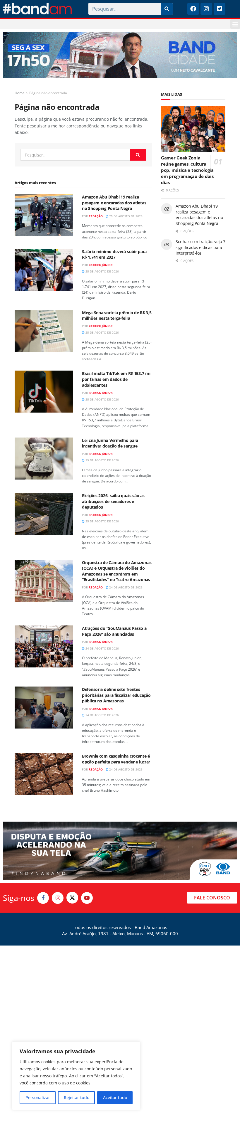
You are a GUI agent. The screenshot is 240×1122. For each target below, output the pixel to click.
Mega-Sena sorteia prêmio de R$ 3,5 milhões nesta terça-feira (116, 315)
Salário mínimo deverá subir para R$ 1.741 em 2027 (114, 254)
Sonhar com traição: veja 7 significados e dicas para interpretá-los (200, 247)
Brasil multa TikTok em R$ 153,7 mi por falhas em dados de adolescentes (116, 379)
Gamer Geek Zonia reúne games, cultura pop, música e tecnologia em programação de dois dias (187, 170)
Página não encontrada (48, 92)
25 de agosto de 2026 (125, 216)
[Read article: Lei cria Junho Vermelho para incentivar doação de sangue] (44, 459)
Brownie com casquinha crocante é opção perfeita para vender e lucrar (116, 759)
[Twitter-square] (219, 9)
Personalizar (37, 1097)
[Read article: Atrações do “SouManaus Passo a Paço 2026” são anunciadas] (44, 646)
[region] (76, 1076)
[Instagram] (206, 9)
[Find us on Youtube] (87, 898)
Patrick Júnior (101, 265)
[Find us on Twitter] (72, 898)
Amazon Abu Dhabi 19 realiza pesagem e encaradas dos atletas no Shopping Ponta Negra (114, 202)
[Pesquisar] (167, 9)
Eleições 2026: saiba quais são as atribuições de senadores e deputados (113, 501)
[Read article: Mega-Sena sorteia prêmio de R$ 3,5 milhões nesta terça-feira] (44, 331)
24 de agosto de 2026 (125, 587)
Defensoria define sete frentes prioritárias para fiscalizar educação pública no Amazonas (116, 695)
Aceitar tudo (115, 1097)
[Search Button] (138, 155)
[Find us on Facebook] (43, 898)
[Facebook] (193, 9)
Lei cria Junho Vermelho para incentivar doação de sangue (110, 443)
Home (20, 92)
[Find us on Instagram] (58, 898)
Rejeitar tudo (76, 1097)
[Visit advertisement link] (120, 55)
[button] (235, 24)
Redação (96, 216)
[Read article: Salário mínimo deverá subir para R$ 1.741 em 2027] (44, 270)
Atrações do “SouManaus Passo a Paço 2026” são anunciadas (114, 631)
